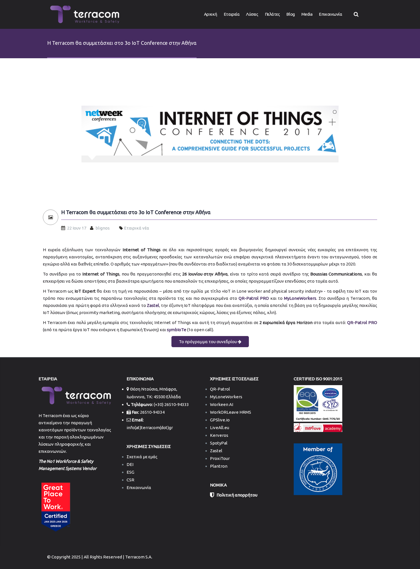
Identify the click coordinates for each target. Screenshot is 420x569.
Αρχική (210, 14)
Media (307, 14)
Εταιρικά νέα (136, 228)
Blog (290, 14)
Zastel (216, 450)
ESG (130, 472)
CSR (130, 479)
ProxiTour (220, 458)
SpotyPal (218, 443)
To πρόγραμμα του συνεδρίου (208, 341)
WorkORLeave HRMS (230, 412)
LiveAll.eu (219, 427)
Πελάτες (272, 14)
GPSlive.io (220, 419)
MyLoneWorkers (226, 396)
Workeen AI (221, 404)
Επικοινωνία (330, 14)
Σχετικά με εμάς (142, 456)
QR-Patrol (220, 389)
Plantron (218, 466)
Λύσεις (252, 14)
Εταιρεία (231, 14)
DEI (130, 464)
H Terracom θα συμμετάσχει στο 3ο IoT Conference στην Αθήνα (136, 212)
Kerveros (219, 435)
